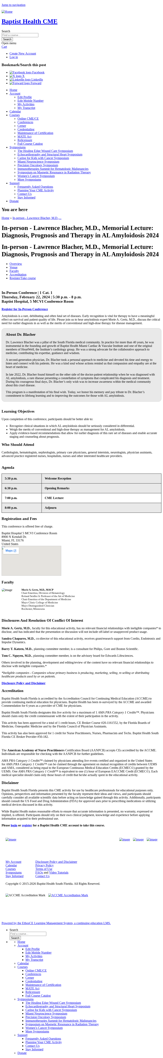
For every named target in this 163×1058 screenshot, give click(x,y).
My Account (13, 861)
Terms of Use (43, 869)
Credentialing (25, 129)
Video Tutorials (58, 872)
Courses (15, 115)
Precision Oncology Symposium (37, 165)
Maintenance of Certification (35, 133)
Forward (35, 83)
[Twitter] (138, 839)
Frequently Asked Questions (35, 186)
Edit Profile (24, 97)
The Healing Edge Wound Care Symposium (45, 151)
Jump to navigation (13, 5)
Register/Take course (23, 278)
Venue (13, 267)
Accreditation (18, 274)
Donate (14, 201)
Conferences (25, 122)
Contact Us (24, 194)
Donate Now (69, 839)
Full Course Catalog (30, 143)
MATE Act (24, 136)
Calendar (15, 111)
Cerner (21, 125)
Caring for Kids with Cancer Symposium (43, 158)
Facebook (38, 72)
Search (6, 31)
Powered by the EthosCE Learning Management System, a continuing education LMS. (56, 923)
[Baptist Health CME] (11, 839)
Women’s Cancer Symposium (36, 176)
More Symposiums (29, 179)
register (27, 825)
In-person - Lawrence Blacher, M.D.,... (37, 218)
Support (14, 183)
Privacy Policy (44, 865)
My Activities (25, 104)
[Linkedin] (152, 839)
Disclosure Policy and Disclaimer (56, 861)
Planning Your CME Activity (35, 190)
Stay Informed (26, 197)
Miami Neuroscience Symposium (38, 161)
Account (15, 93)
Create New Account (23, 53)
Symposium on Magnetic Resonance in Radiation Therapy (54, 172)
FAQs (39, 872)
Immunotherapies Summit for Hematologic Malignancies (52, 168)
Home (13, 90)
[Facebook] (124, 839)
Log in (14, 57)
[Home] (7, 11)
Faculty (14, 271)
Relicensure (24, 140)
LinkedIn (37, 79)
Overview (16, 263)
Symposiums (18, 147)
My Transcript (26, 108)
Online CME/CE (28, 118)
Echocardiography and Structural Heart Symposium (49, 154)
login (14, 825)
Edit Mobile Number (30, 100)
